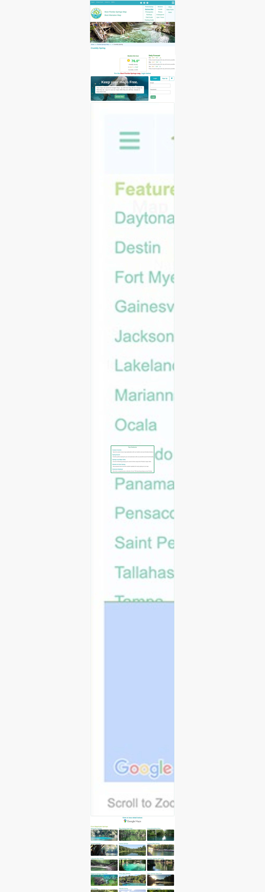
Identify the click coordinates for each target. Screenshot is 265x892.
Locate (160, 9)
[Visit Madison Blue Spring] (132, 870)
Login (155, 78)
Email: (152, 83)
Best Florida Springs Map (116, 12)
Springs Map (149, 9)
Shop (170, 7)
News (170, 12)
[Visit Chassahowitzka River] (160, 840)
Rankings (149, 14)
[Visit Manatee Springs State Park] (160, 870)
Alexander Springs (96, 828)
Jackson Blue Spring (153, 843)
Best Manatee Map (113, 15)
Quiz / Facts (160, 17)
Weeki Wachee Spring (153, 888)
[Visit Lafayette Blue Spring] (104, 870)
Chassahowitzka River (153, 828)
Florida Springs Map (103, 44)
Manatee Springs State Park (155, 858)
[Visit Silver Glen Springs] (132, 885)
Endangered (160, 14)
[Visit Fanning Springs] (104, 855)
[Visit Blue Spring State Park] (132, 840)
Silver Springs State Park (154, 873)
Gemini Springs (123, 843)
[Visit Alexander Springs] (104, 840)
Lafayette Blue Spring (97, 858)
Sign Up (164, 78)
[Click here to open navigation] (173, 2)
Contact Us (107, 2)
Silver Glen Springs (124, 873)
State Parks (170, 9)
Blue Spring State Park (125, 828)
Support (93, 2)
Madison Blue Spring (125, 858)
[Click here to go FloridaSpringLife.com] (96, 19)
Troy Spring (94, 888)
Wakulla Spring (123, 888)
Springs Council (99, 2)
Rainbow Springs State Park (99, 873)
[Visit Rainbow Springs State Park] (104, 885)
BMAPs (113, 2)
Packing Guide (149, 20)
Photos (160, 12)
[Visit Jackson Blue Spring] (160, 855)
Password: (153, 89)
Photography (149, 12)
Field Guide (149, 17)
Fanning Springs (96, 843)
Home (92, 44)
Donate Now (120, 96)
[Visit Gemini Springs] (132, 855)
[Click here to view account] (171, 78)
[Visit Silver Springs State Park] (160, 885)
